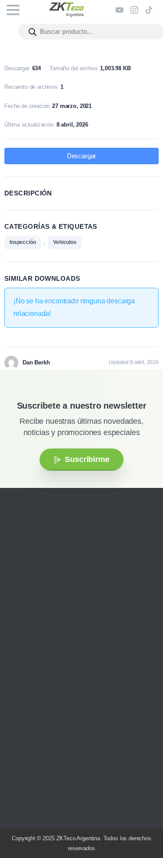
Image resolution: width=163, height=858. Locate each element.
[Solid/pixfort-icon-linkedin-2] (58, 618)
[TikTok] (149, 10)
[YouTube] (119, 10)
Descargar (81, 156)
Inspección (23, 242)
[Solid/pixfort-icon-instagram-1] (19, 618)
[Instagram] (134, 10)
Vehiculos (65, 242)
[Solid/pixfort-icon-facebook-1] (32, 618)
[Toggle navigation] (13, 10)
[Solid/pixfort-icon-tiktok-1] (71, 618)
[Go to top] (139, 825)
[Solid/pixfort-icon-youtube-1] (45, 618)
